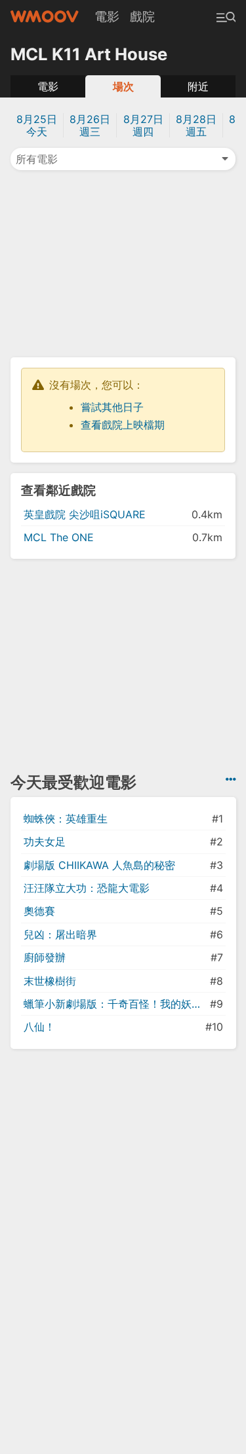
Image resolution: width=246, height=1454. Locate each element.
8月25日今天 (36, 125)
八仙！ (39, 1026)
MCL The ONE (59, 537)
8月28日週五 (196, 125)
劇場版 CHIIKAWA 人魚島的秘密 (99, 865)
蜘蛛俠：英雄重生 (66, 818)
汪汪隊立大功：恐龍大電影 (87, 888)
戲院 (142, 16)
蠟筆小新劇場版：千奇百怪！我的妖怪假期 (115, 1003)
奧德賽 (39, 910)
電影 (106, 16)
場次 (123, 86)
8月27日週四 (143, 125)
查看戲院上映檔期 (123, 424)
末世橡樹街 (50, 980)
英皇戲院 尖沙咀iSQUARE (85, 514)
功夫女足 (45, 841)
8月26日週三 (90, 125)
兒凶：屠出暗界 (60, 934)
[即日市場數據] (231, 779)
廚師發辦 (45, 957)
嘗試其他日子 (112, 407)
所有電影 (37, 159)
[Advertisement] (123, 262)
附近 (198, 86)
